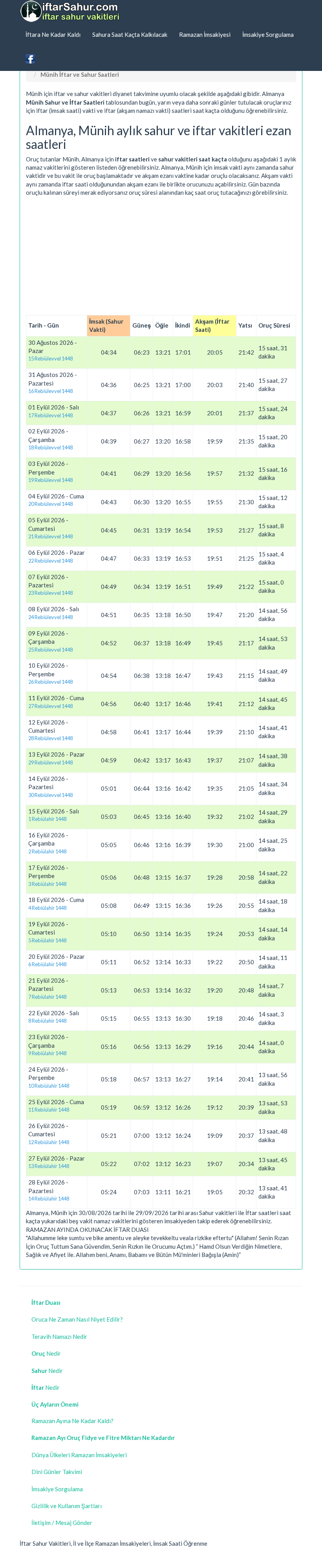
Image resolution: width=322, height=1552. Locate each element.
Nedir (46, 1353)
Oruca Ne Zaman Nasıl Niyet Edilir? (77, 1319)
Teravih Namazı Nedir (59, 1336)
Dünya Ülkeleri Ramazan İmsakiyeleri (79, 1454)
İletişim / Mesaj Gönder (61, 1522)
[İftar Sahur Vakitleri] (71, 11)
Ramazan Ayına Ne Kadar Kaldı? (72, 1420)
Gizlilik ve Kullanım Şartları (66, 1505)
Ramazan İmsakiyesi (205, 34)
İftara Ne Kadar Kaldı (53, 34)
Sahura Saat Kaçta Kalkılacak (129, 34)
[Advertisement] (161, 256)
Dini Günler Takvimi (56, 1471)
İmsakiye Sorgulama (268, 34)
